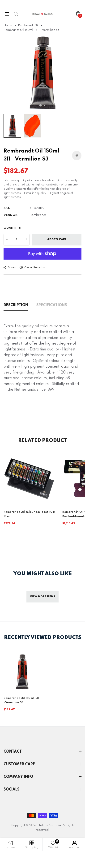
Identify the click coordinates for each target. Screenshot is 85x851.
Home (8, 25)
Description (16, 305)
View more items (42, 596)
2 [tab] (44, 105)
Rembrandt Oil (28, 25)
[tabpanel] (42, 73)
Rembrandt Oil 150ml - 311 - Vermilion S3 (22, 700)
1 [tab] (40, 105)
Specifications (51, 305)
